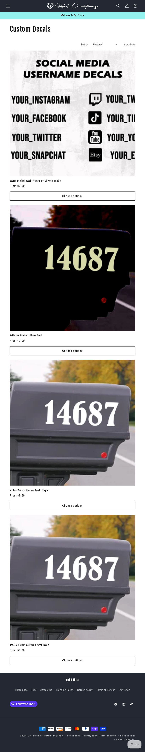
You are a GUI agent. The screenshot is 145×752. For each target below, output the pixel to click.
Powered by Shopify (53, 735)
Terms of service (109, 735)
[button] (8, 6)
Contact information (125, 739)
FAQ (33, 690)
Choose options (72, 196)
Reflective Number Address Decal (26, 335)
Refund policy (85, 690)
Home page (21, 690)
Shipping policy (127, 735)
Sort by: (85, 44)
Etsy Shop (124, 690)
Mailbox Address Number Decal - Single (29, 490)
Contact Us (46, 690)
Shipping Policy (65, 690)
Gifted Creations (36, 735)
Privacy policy (90, 735)
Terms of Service (105, 690)
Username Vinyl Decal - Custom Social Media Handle (35, 180)
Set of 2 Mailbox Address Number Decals (29, 645)
